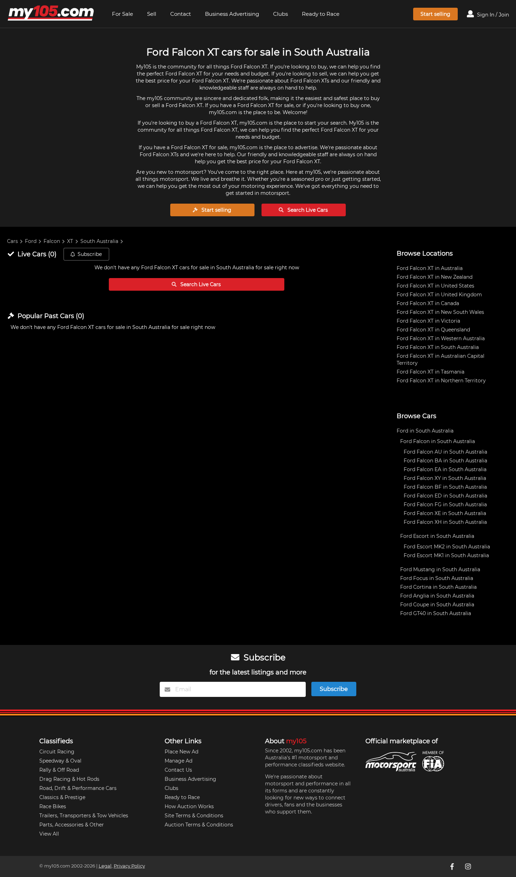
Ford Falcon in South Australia (437, 441)
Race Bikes (52, 806)
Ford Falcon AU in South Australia (445, 452)
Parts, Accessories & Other (71, 825)
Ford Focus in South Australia (436, 578)
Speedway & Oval (60, 761)
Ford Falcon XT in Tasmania (430, 372)
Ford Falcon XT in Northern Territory (441, 380)
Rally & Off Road (59, 770)
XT (70, 241)
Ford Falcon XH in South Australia (445, 522)
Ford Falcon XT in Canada (428, 303)
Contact (180, 14)
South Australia (99, 241)
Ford (31, 241)
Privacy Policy (129, 866)
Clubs (280, 14)
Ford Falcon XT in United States (435, 286)
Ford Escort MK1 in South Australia (446, 555)
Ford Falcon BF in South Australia (445, 487)
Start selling (435, 14)
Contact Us (178, 770)
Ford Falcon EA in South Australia (445, 469)
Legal (105, 866)
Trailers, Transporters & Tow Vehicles (83, 815)
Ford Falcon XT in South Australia (438, 347)
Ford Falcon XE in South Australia (445, 513)
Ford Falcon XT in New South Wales (440, 312)
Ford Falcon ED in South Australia (445, 496)
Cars (12, 241)
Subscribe (90, 254)
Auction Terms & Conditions (199, 825)
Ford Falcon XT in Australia (430, 268)
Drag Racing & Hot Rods (69, 779)
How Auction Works (189, 806)
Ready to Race (320, 14)
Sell (151, 14)
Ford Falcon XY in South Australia (445, 478)
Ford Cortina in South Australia (438, 587)
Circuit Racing (56, 752)
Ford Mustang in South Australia (440, 569)
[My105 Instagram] (469, 866)
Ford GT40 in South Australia (435, 613)
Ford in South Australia (425, 431)
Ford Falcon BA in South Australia (445, 460)
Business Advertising (232, 14)
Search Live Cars (307, 210)
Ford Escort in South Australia (437, 536)
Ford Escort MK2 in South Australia (447, 546)
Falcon (52, 241)
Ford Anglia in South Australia (437, 596)
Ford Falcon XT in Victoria (428, 321)
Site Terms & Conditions (194, 815)
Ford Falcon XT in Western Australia (441, 338)
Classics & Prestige (62, 797)
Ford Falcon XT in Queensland (433, 330)
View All (49, 834)
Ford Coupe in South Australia (437, 604)
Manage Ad (178, 761)
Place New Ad (181, 752)
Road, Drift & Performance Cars (78, 788)
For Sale (122, 14)
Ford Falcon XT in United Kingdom (439, 294)
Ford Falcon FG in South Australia (445, 504)
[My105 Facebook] (453, 866)
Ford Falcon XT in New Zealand (434, 277)
